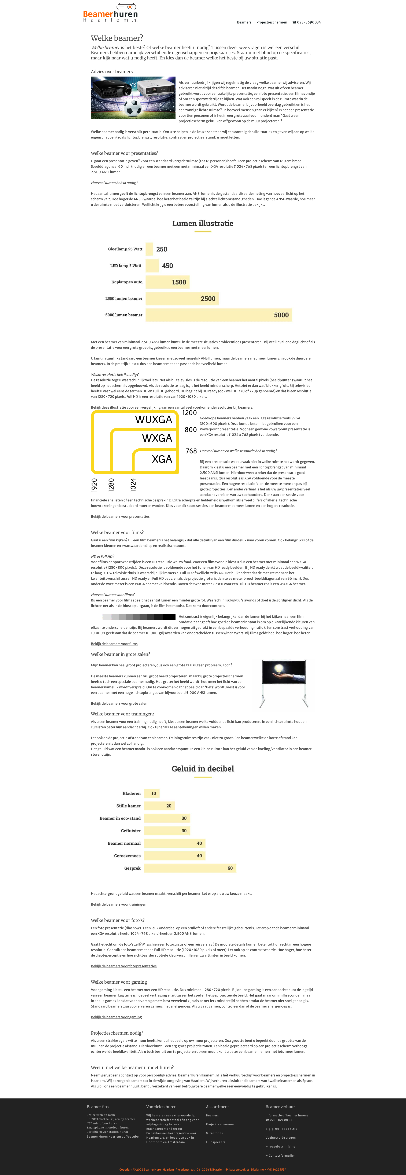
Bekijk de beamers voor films (114, 644)
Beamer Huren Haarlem (110, 12)
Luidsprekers (215, 1142)
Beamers (212, 1115)
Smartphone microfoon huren (108, 1127)
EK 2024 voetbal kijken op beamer (111, 1119)
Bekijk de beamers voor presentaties (120, 516)
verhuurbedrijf (196, 82)
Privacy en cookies (237, 1169)
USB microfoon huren (102, 1123)
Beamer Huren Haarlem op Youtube (113, 1136)
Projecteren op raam (101, 1114)
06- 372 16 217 (286, 1129)
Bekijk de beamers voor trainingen (118, 904)
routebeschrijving (282, 1146)
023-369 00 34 (281, 1120)
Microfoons (214, 1133)
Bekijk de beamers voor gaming (116, 1017)
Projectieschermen (220, 1124)
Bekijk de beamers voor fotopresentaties (124, 966)
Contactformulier (282, 1155)
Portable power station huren (107, 1131)
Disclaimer (258, 1169)
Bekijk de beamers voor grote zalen (119, 703)
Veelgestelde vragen (281, 1137)
